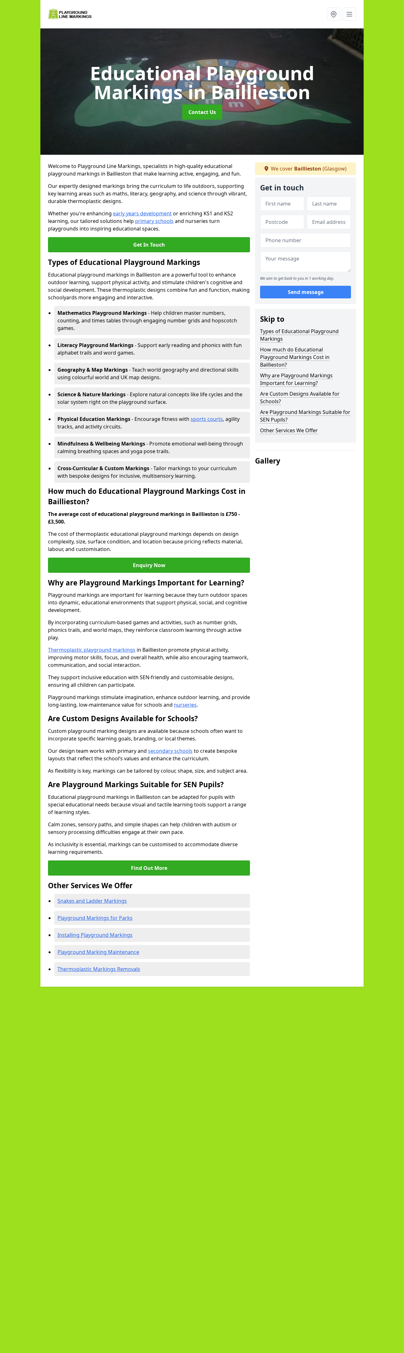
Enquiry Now (149, 565)
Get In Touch (149, 244)
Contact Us (202, 112)
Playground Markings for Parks (95, 917)
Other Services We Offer (289, 430)
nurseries (185, 704)
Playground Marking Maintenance (98, 952)
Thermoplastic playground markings (91, 649)
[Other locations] (333, 14)
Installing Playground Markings (95, 934)
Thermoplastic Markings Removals (98, 969)
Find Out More (149, 868)
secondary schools (170, 750)
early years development (142, 213)
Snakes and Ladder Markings (92, 900)
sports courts (207, 419)
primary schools (154, 221)
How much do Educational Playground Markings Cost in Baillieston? (295, 357)
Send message (306, 292)
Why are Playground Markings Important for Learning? (296, 379)
